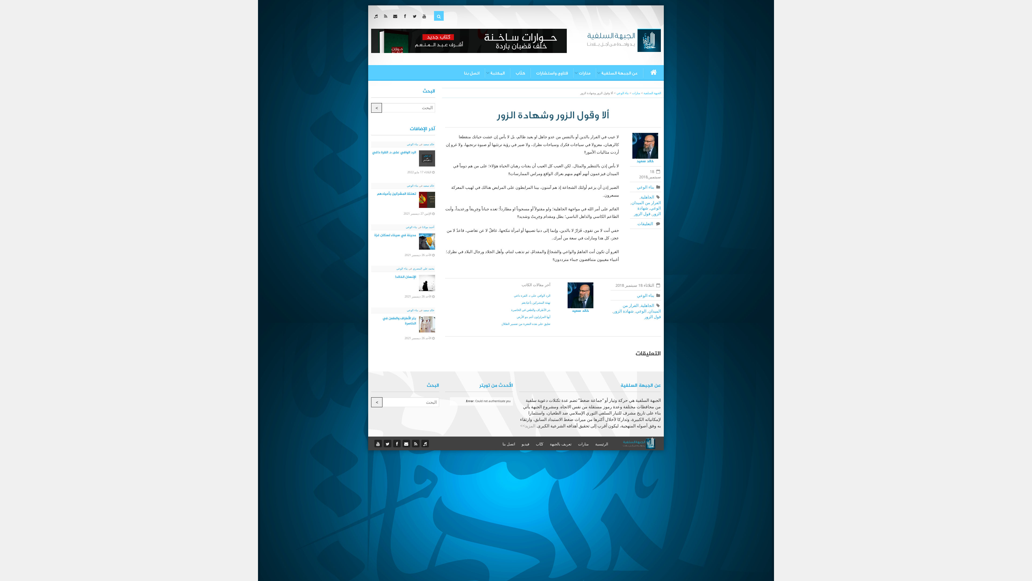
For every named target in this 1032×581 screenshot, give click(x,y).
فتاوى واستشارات (552, 73)
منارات (584, 73)
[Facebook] (406, 16)
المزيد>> (527, 426)
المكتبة (497, 73)
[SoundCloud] (377, 16)
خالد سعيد (645, 161)
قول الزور (642, 213)
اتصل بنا (471, 73)
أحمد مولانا (427, 227)
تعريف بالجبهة (561, 444)
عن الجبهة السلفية (619, 73)
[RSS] (386, 16)
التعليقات (646, 223)
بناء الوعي (645, 187)
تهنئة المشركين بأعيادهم (536, 302)
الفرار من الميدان (646, 202)
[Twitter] (416, 16)
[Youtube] (425, 16)
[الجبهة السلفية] (624, 40)
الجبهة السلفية (652, 93)
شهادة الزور (624, 311)
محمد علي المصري (423, 268)
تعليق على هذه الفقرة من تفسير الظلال (525, 324)
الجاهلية (647, 197)
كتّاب (520, 73)
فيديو (525, 444)
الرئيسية (601, 444)
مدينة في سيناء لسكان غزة (395, 235)
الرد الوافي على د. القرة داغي (532, 295)
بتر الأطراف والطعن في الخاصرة (530, 310)
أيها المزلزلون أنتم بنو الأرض (533, 317)
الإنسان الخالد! (405, 277)
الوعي (655, 208)
